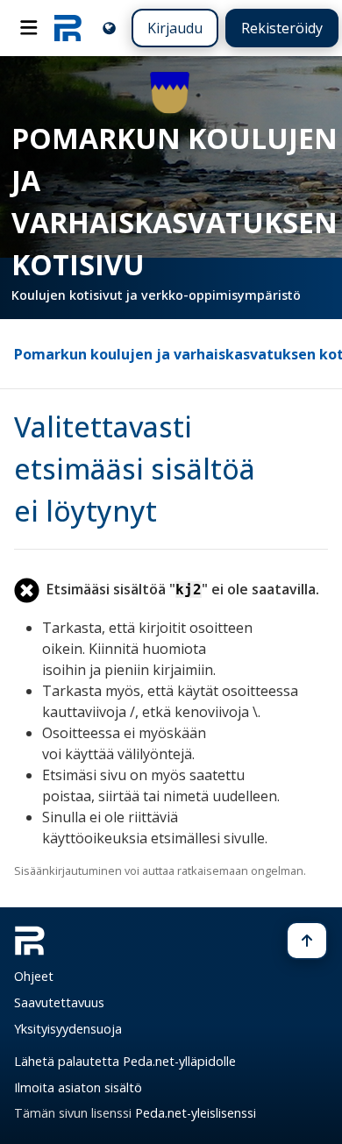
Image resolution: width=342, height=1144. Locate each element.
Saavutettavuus (59, 1002)
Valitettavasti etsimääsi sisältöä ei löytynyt (134, 468)
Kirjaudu (175, 28)
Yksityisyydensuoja (68, 1028)
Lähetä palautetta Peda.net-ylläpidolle (125, 1061)
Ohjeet (33, 976)
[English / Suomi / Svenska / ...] (109, 27)
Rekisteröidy (282, 28)
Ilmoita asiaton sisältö (78, 1087)
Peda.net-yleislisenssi (195, 1113)
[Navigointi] (29, 28)
